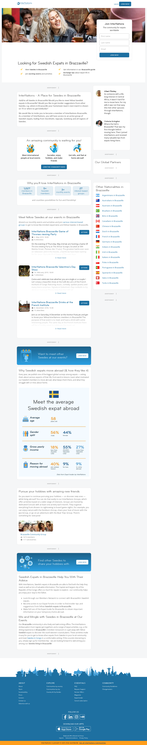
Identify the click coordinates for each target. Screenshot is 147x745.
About (21, 686)
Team (20, 689)
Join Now (125, 4)
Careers (21, 698)
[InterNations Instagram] (76, 716)
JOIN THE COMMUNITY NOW (54, 167)
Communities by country (54, 686)
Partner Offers (79, 692)
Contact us (22, 701)
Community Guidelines (109, 686)
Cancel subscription (80, 701)
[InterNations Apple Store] (64, 728)
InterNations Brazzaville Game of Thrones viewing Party (50, 233)
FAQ (75, 686)
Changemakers (107, 689)
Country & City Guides (54, 692)
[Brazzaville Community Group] (37, 531)
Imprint (61, 738)
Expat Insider (78, 698)
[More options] (58, 87)
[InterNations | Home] (24, 3)
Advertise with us (24, 704)
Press (20, 695)
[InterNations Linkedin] (70, 716)
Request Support (79, 689)
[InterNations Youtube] (82, 716)
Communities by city (53, 689)
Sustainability (23, 692)
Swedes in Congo (34, 638)
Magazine (77, 695)
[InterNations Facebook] (64, 716)
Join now (114, 55)
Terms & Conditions (71, 738)
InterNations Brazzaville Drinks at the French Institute (52, 304)
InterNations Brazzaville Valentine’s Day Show (54, 268)
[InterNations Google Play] (82, 728)
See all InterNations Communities (92, 743)
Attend (84, 232)
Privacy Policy (83, 738)
